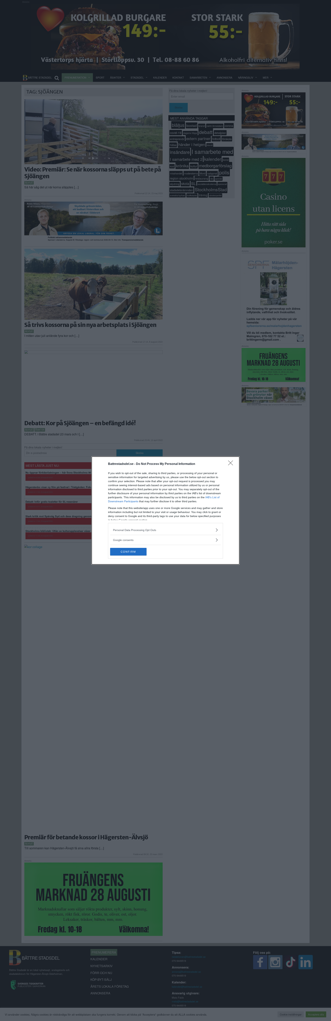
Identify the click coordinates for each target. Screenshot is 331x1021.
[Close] (231, 464)
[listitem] (165, 530)
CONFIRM (128, 551)
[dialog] (165, 510)
